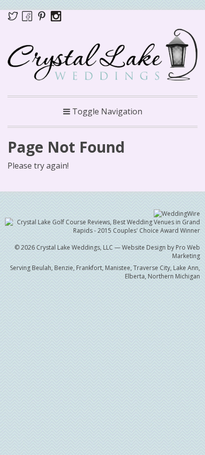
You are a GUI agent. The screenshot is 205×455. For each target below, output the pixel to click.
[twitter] (14, 15)
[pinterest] (43, 15)
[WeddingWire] (177, 213)
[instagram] (56, 15)
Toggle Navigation (106, 111)
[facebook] (27, 15)
